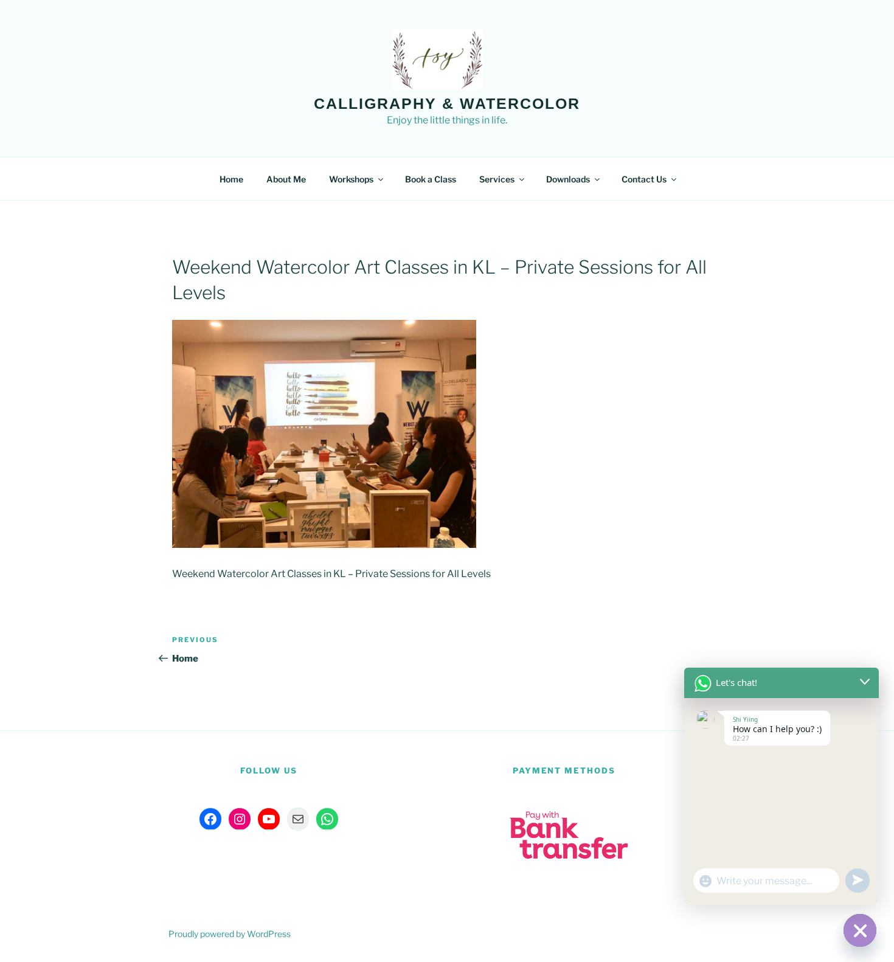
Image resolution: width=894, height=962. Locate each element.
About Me (286, 179)
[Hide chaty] (860, 930)
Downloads (568, 179)
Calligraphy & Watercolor (447, 103)
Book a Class (430, 179)
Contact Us (644, 179)
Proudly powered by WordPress (229, 934)
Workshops (351, 179)
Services (497, 179)
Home (231, 179)
